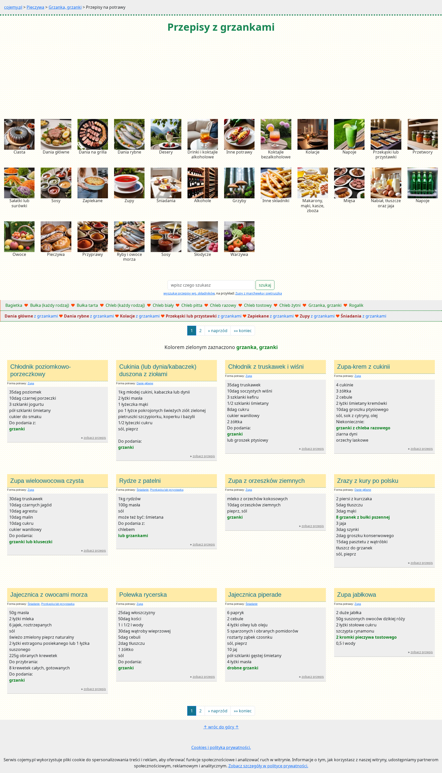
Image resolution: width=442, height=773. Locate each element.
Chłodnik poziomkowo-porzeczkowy (40, 370)
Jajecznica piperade (254, 594)
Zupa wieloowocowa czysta (47, 480)
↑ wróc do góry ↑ (221, 727)
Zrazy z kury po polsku (367, 480)
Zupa (31, 383)
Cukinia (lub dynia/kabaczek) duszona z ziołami (157, 370)
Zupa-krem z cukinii (363, 366)
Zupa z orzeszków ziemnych (266, 480)
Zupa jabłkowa (356, 594)
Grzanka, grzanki (65, 7)
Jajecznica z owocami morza (48, 594)
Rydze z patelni (140, 480)
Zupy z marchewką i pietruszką (258, 293)
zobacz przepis (95, 437)
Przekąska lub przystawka (166, 489)
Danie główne (145, 383)
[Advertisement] (221, 76)
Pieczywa (35, 7)
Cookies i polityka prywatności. (221, 747)
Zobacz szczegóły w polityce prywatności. (268, 766)
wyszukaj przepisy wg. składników (189, 293)
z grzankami (31, 316)
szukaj (265, 285)
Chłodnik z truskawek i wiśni (266, 366)
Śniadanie (143, 489)
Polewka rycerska (143, 594)
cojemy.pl (13, 7)
